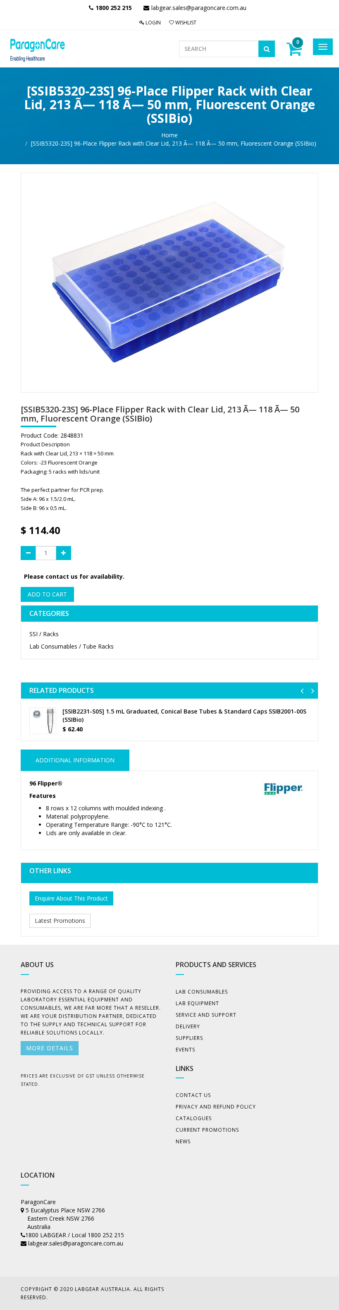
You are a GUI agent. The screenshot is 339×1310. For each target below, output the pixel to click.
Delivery (188, 1026)
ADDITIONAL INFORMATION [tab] (75, 760)
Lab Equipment (197, 1003)
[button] (302, 690)
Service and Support (206, 1014)
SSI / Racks (44, 634)
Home (169, 135)
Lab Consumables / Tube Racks (71, 646)
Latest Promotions (60, 920)
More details (49, 1048)
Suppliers (189, 1038)
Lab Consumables (202, 991)
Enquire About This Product (71, 898)
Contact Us (193, 1095)
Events (185, 1049)
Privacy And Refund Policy (216, 1106)
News (183, 1141)
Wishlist (185, 22)
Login (152, 22)
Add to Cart (47, 594)
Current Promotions (207, 1129)
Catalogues (194, 1118)
